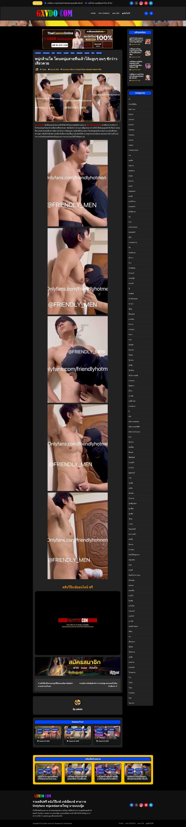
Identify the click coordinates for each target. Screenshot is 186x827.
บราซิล (131, 396)
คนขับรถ (132, 171)
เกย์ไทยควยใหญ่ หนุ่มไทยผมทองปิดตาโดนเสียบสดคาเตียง (135, 52)
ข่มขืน (131, 160)
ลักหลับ (131, 493)
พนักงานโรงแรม (134, 432)
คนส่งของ (132, 191)
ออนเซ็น (131, 590)
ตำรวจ (131, 324)
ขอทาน (131, 166)
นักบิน (131, 355)
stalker (131, 145)
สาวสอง (131, 550)
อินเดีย (131, 601)
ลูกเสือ (131, 514)
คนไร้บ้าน (132, 201)
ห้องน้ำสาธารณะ (134, 575)
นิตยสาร (131, 386)
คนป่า (131, 186)
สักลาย (131, 544)
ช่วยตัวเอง (132, 253)
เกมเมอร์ (132, 611)
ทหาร (131, 335)
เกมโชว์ (131, 616)
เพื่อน (130, 631)
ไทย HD (99, 53)
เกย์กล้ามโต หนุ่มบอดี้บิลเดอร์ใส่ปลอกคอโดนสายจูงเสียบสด (136, 40)
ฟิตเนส (131, 452)
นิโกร (131, 391)
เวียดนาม (99, 733)
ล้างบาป (131, 498)
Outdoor (131, 135)
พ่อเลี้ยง (131, 447)
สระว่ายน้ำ (132, 534)
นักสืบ (131, 365)
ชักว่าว (59, 53)
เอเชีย (131, 657)
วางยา (131, 524)
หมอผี (131, 570)
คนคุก (131, 176)
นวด (130, 340)
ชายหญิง (132, 278)
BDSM (40, 729)
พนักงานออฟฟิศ (134, 427)
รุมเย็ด (131, 483)
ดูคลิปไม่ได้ (126, 13)
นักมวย (131, 360)
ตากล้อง (131, 319)
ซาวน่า (131, 304)
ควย (53, 53)
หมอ (130, 565)
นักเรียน (131, 370)
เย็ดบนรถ (132, 642)
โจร (130, 678)
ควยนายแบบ (133, 227)
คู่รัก (106, 729)
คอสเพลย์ (132, 232)
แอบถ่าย (131, 662)
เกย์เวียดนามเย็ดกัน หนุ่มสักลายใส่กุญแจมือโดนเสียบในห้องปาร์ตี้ (135, 64)
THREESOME (133, 150)
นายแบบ (131, 381)
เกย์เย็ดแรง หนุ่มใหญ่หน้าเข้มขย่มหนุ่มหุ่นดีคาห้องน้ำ (136, 76)
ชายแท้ (66, 53)
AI (129, 99)
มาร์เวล (131, 468)
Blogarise (58, 823)
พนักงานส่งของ (134, 422)
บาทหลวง (132, 406)
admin (44, 69)
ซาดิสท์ (131, 294)
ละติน (131, 488)
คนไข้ (131, 196)
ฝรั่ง (130, 416)
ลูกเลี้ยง (131, 509)
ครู (130, 217)
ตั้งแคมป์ (132, 314)
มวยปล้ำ (131, 463)
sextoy (131, 140)
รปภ (130, 478)
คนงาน (131, 181)
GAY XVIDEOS (104, 13)
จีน (130, 247)
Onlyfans (46, 53)
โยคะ (130, 688)
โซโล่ (131, 683)
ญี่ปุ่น (130, 309)
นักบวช (131, 350)
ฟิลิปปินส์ (132, 457)
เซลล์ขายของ (133, 626)
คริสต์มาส (132, 212)
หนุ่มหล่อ (79, 53)
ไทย (93, 53)
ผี (129, 411)
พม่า (130, 437)
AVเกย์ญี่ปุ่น (133, 104)
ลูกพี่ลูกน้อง (133, 503)
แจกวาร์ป (115, 13)
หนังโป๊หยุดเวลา (134, 555)
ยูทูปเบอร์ (132, 473)
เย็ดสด (40, 733)
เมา (130, 637)
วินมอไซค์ (132, 529)
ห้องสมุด (132, 580)
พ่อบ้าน (131, 442)
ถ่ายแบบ (131, 329)
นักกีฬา (131, 345)
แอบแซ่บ (132, 667)
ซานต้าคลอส (133, 299)
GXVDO (38, 53)
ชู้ (129, 288)
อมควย (87, 53)
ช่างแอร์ (131, 273)
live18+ (131, 125)
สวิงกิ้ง (131, 539)
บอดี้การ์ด (132, 401)
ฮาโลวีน (131, 606)
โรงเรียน (132, 693)
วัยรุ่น (72, 53)
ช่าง (130, 263)
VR (130, 155)
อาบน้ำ (131, 596)
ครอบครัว (132, 207)
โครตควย (132, 672)
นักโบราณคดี (133, 375)
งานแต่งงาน (133, 242)
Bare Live (132, 109)
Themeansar (68, 823)
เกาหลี (131, 621)
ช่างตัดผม (132, 268)
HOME (93, 13)
